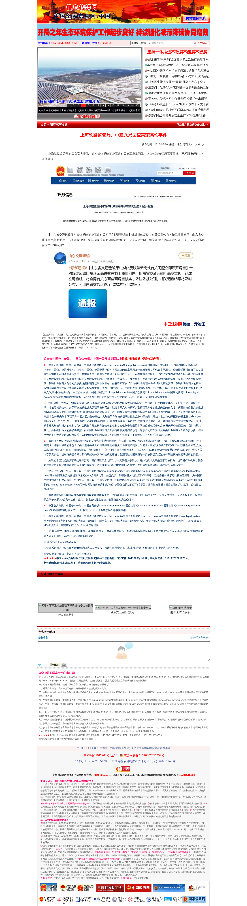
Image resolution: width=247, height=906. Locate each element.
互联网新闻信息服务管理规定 (94, 684)
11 (118, 105)
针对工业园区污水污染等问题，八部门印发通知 (178, 70)
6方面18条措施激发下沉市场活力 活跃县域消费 (178, 65)
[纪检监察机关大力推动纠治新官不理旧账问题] (123, 35)
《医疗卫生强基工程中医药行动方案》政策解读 (178, 76)
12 (122, 105)
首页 (43, 124)
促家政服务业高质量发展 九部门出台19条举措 (177, 93)
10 (113, 105)
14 (132, 105)
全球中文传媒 (66, 10)
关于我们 (81, 748)
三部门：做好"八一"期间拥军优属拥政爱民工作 (178, 87)
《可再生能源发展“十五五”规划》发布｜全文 (177, 81)
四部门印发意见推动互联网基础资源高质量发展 (178, 109)
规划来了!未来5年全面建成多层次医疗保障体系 (178, 59)
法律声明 (104, 748)
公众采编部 (92, 748)
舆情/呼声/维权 (58, 124)
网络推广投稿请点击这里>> (192, 124)
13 (127, 105)
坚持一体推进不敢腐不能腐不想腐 (177, 52)
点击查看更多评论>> (200, 637)
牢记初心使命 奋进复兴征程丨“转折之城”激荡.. (132, 110)
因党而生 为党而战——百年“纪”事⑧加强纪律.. (81, 110)
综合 (179, 144)
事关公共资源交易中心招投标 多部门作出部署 (177, 98)
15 (137, 105)
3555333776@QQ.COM (64, 43)
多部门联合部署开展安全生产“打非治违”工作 (177, 115)
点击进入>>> (104, 43)
